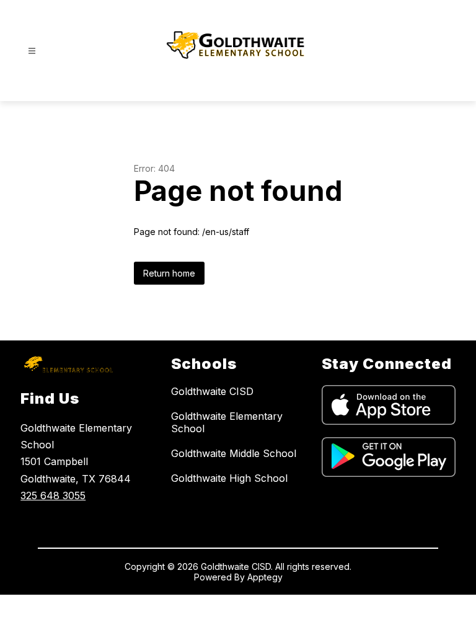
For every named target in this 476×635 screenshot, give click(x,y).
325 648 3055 (53, 495)
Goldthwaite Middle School (233, 453)
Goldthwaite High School (229, 478)
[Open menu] (32, 51)
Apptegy (265, 577)
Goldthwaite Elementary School (227, 422)
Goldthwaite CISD (212, 391)
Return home (169, 273)
